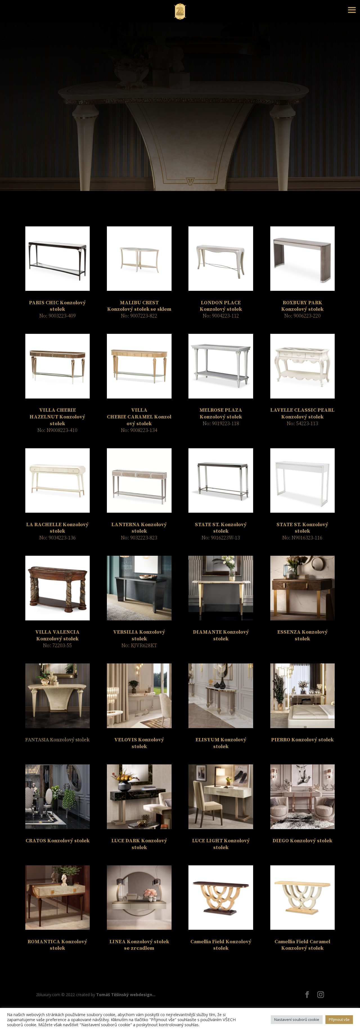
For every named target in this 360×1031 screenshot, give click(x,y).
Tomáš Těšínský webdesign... (126, 994)
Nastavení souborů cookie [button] (296, 1019)
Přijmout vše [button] (339, 1019)
